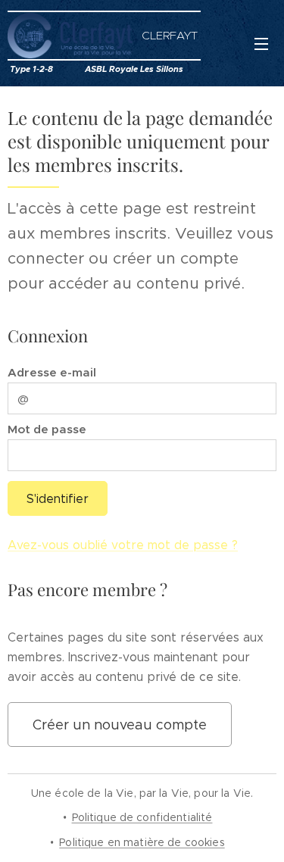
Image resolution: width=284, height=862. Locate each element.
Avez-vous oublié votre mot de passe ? (123, 545)
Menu (261, 43)
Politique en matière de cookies (141, 842)
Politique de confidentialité (142, 817)
